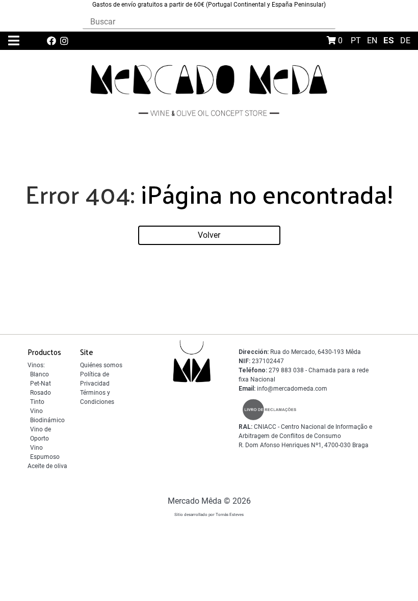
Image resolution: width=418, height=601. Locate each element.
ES (389, 40)
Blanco (39, 374)
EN (373, 40)
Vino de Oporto (40, 434)
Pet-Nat (40, 383)
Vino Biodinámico (47, 415)
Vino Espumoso (45, 452)
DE (405, 40)
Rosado (40, 392)
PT (357, 40)
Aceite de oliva (47, 466)
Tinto (37, 401)
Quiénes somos (101, 365)
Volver (209, 235)
